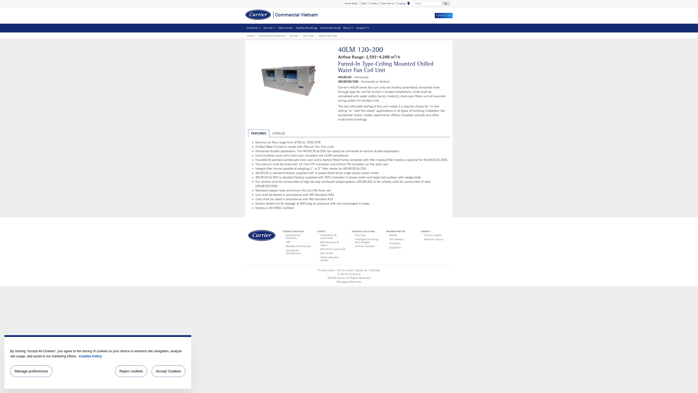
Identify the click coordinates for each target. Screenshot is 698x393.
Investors (394, 243)
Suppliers (395, 247)
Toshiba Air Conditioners (293, 252)
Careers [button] (374, 3)
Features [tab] (258, 133)
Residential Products (298, 246)
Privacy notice (326, 270)
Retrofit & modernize (333, 249)
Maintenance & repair (329, 244)
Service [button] (268, 27)
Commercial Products (272, 35)
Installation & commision (328, 236)
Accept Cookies (168, 371)
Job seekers (396, 239)
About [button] (346, 27)
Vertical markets (365, 246)
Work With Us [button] (388, 3)
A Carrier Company (349, 273)
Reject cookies (131, 371)
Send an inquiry (434, 239)
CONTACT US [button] (443, 15)
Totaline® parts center (329, 259)
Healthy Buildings (306, 27)
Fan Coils (308, 35)
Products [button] (252, 27)
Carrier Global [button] (351, 3)
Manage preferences (349, 281)
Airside (294, 35)
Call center (326, 253)
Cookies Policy (90, 356)
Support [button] (361, 27)
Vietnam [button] (404, 4)
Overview (360, 235)
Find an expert (433, 235)
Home (250, 35)
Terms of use (345, 270)
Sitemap (375, 270)
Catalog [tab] (278, 133)
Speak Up (361, 270)
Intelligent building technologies (366, 241)
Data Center (285, 27)
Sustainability (331, 28)
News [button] (364, 3)
